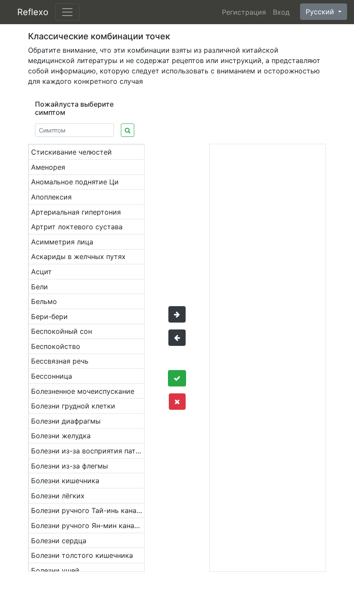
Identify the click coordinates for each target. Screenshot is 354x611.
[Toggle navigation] (67, 12)
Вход (281, 12)
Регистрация (244, 12)
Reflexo (32, 12)
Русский (321, 11)
